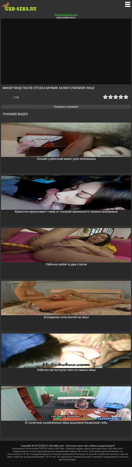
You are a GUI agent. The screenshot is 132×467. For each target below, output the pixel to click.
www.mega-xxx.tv (66, 17)
